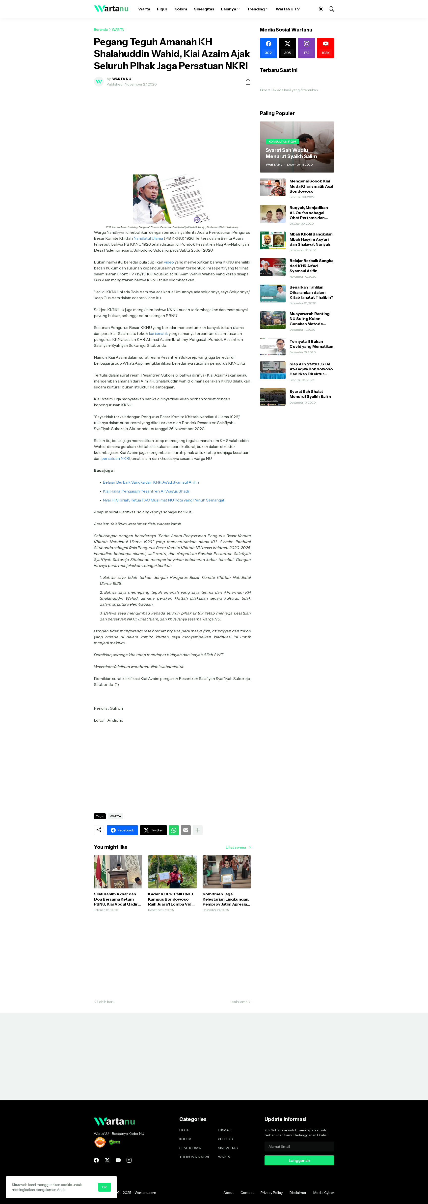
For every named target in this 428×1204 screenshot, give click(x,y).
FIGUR (184, 1130)
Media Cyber (323, 1192)
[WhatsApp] (174, 830)
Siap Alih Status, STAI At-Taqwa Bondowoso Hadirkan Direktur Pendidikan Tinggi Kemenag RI (311, 369)
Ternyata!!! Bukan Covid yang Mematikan (311, 344)
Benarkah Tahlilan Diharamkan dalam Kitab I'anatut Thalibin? (311, 292)
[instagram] (129, 1160)
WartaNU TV (288, 8)
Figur (162, 8)
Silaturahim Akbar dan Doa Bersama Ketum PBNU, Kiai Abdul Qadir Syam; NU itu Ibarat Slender (116, 899)
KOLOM (185, 1139)
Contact (247, 1192)
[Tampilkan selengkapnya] (198, 830)
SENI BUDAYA (190, 1148)
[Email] (186, 830)
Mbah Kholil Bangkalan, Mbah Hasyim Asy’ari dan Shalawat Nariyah (311, 239)
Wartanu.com (145, 1192)
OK (104, 1187)
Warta (144, 8)
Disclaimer (298, 1192)
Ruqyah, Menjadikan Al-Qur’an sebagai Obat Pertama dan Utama (309, 212)
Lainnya (228, 8)
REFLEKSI (226, 1139)
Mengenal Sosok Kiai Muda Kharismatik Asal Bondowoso (311, 186)
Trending (256, 8)
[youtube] (118, 1160)
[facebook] (96, 1160)
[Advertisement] (172, 127)
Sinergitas (204, 8)
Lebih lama (238, 1001)
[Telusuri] (329, 9)
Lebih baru (105, 1001)
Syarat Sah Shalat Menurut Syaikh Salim (310, 394)
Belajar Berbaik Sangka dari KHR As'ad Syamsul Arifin (311, 265)
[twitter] (107, 1160)
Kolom (180, 8)
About (228, 1192)
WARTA (118, 29)
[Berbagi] (246, 82)
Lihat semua (236, 847)
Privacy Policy (272, 1192)
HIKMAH (224, 1130)
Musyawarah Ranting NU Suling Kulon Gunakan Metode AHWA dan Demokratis (312, 318)
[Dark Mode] (318, 9)
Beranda (101, 29)
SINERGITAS (228, 1148)
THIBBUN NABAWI (194, 1157)
